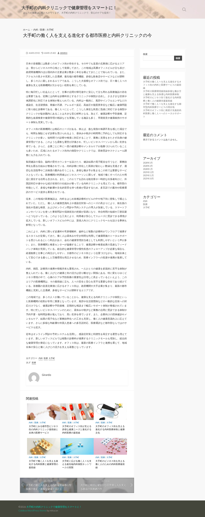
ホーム (26, 29)
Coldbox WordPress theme (32, 510)
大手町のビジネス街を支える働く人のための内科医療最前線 (110, 464)
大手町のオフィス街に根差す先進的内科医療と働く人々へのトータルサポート (162, 113)
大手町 (50, 29)
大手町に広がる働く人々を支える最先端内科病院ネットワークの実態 (76, 464)
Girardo (63, 53)
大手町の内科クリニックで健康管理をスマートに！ (54, 506)
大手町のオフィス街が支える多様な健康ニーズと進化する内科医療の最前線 (76, 429)
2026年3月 (148, 162)
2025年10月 (148, 178)
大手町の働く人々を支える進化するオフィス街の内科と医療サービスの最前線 (162, 84)
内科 (35, 29)
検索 (145, 54)
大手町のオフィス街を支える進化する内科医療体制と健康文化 (110, 429)
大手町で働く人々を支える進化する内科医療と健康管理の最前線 (43, 464)
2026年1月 (148, 169)
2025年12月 (148, 172)
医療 (42, 29)
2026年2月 (148, 165)
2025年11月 (148, 175)
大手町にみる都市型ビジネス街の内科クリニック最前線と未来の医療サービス (43, 429)
